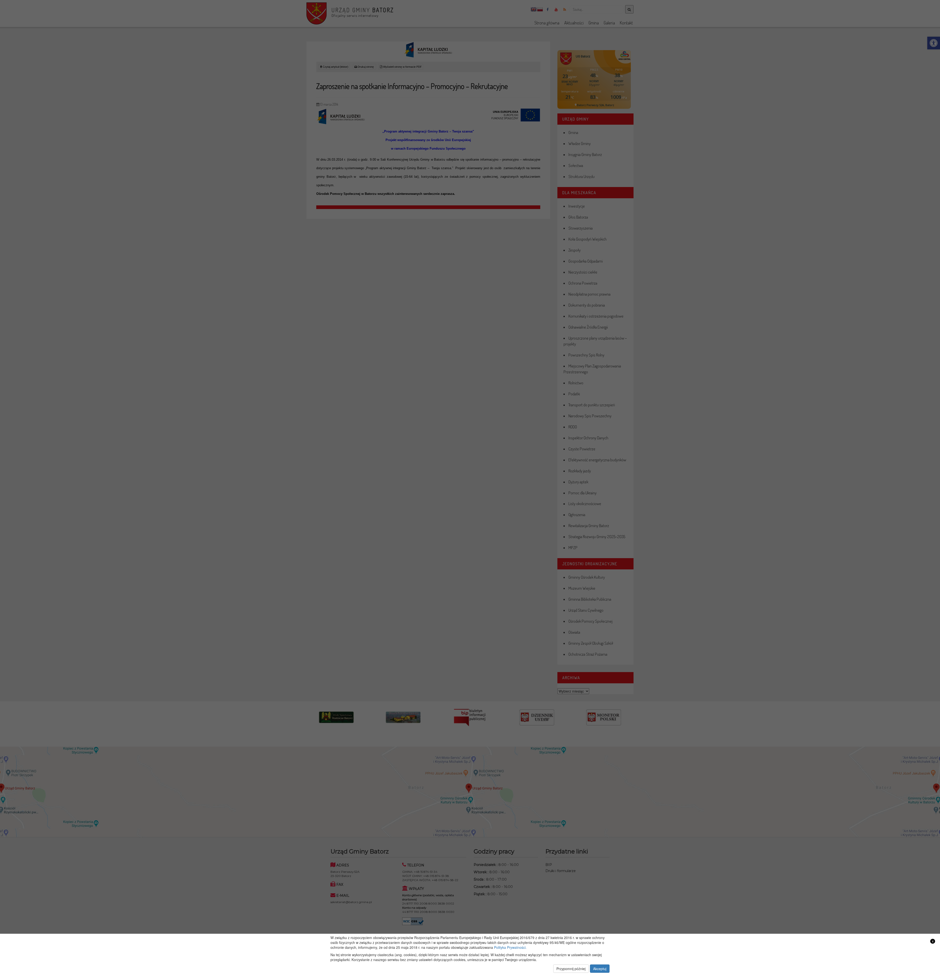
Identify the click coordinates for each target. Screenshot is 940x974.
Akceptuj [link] (599, 968)
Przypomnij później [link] (571, 968)
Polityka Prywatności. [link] (510, 947)
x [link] (933, 941)
